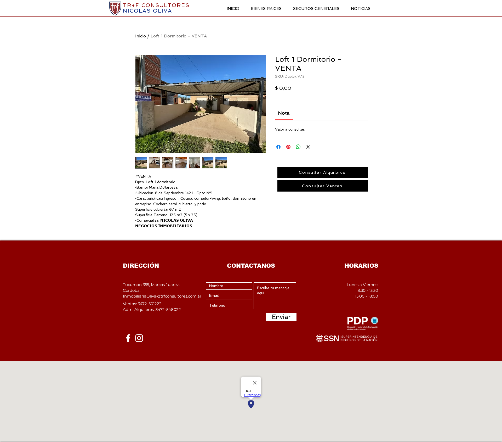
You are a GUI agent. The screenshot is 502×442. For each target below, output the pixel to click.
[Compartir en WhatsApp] (298, 147)
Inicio (140, 35)
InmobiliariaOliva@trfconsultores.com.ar (162, 296)
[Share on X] (308, 147)
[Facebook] (128, 338)
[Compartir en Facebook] (278, 147)
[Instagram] (139, 338)
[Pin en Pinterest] (288, 147)
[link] (284, 113)
